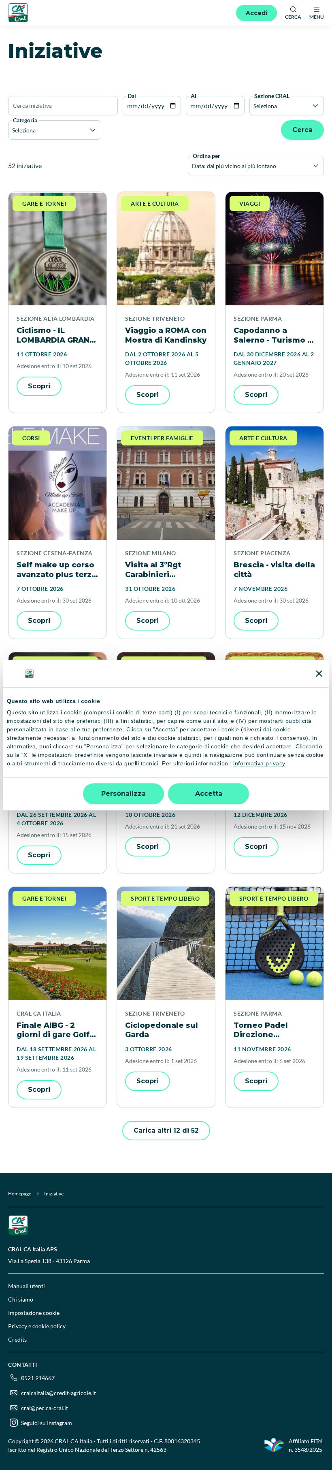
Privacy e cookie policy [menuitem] (37, 1326)
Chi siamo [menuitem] (20, 1299)
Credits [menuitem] (17, 1339)
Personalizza (123, 793)
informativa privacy (259, 763)
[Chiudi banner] (319, 673)
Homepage (19, 1194)
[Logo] (18, 12)
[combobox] (192, 166)
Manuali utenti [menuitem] (26, 1286)
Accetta (208, 793)
